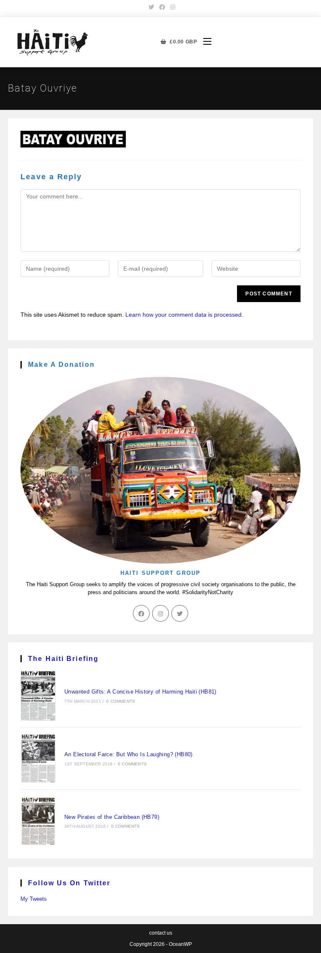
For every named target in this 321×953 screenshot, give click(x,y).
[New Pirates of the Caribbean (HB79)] (38, 821)
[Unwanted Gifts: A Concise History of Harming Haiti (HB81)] (38, 696)
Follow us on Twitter (69, 883)
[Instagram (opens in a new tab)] (171, 7)
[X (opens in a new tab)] (151, 7)
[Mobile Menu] (204, 42)
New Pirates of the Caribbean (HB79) (111, 817)
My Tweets (33, 899)
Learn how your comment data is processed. (184, 314)
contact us (160, 933)
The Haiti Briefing (63, 658)
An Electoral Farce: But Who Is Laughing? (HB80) (128, 754)
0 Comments (120, 701)
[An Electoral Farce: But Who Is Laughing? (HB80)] (38, 758)
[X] (179, 613)
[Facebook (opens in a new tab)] (162, 7)
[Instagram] (160, 613)
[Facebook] (141, 613)
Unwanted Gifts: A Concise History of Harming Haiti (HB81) (140, 692)
